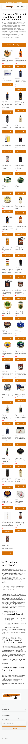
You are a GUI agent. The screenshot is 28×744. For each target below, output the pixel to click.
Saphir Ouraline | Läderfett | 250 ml (19, 312)
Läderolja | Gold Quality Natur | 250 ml (20, 60)
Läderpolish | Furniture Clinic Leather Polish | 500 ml (20, 104)
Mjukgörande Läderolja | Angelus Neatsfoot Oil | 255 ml (20, 228)
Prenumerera (14, 728)
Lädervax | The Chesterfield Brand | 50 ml (20, 460)
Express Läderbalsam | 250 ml (20, 207)
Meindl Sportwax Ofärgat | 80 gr (7, 187)
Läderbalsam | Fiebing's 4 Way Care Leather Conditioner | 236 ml (7, 292)
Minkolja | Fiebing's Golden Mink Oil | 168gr (7, 332)
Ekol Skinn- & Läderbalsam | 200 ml (7, 501)
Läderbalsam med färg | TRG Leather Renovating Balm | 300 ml (20, 374)
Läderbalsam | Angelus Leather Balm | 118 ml (20, 126)
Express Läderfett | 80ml (7, 206)
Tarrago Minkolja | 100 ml (20, 332)
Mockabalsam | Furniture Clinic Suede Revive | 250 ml (20, 271)
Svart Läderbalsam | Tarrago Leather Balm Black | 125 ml (20, 167)
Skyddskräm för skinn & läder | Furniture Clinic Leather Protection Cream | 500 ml (7, 105)
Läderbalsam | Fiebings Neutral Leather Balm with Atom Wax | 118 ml (7, 271)
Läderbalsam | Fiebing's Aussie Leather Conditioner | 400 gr (20, 292)
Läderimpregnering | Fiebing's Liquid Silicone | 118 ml (20, 524)
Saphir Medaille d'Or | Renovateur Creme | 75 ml (20, 438)
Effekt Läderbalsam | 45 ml (7, 146)
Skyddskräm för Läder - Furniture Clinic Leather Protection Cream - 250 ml (20, 82)
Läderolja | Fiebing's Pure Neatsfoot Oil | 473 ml (20, 249)
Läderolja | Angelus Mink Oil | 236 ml (20, 480)
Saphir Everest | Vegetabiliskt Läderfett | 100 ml (7, 353)
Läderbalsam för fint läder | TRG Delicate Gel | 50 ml (7, 396)
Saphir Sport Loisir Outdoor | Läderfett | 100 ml (20, 353)
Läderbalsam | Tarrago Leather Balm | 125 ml (20, 146)
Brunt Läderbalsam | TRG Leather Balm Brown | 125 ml (6, 167)
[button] (4, 6)
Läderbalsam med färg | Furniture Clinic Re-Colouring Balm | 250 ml (7, 374)
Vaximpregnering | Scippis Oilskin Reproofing (19, 502)
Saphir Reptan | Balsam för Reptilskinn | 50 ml (20, 395)
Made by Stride (5, 738)
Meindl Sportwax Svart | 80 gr (20, 187)
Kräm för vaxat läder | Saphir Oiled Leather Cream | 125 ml (7, 438)
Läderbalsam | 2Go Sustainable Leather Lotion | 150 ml (6, 460)
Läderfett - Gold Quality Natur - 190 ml (7, 60)
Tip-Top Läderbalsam (7, 80)
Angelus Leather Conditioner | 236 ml (6, 126)
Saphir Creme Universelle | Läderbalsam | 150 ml (6, 417)
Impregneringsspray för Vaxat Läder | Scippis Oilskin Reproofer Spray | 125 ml (7, 525)
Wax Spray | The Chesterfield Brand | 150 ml (7, 481)
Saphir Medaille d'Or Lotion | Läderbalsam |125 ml (20, 417)
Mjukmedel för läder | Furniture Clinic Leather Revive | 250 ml (7, 228)
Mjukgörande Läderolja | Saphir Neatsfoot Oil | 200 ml (7, 249)
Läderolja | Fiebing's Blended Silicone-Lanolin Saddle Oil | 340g (7, 547)
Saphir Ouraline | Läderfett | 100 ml (6, 312)
